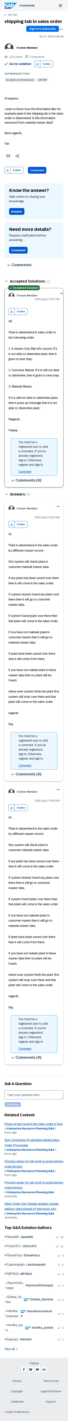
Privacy (17, 1380)
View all (10, 1349)
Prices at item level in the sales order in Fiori (34, 1124)
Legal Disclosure (51, 1391)
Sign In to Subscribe (42, 28)
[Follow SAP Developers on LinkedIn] (44, 1369)
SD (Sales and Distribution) (20, 80)
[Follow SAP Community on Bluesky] (30, 1369)
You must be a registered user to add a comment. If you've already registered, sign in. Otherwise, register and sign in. (33, 453)
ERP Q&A (12, 15)
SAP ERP (42, 80)
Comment (37, 170)
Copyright (17, 1391)
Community (27, 5)
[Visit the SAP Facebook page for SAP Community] (23, 1369)
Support (51, 1401)
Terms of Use (51, 1380)
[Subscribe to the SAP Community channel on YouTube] (37, 1369)
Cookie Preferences (17, 1411)
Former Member (27, 47)
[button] (37, 64)
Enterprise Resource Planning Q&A (30, 1128)
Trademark (17, 1401)
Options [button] (61, 29)
